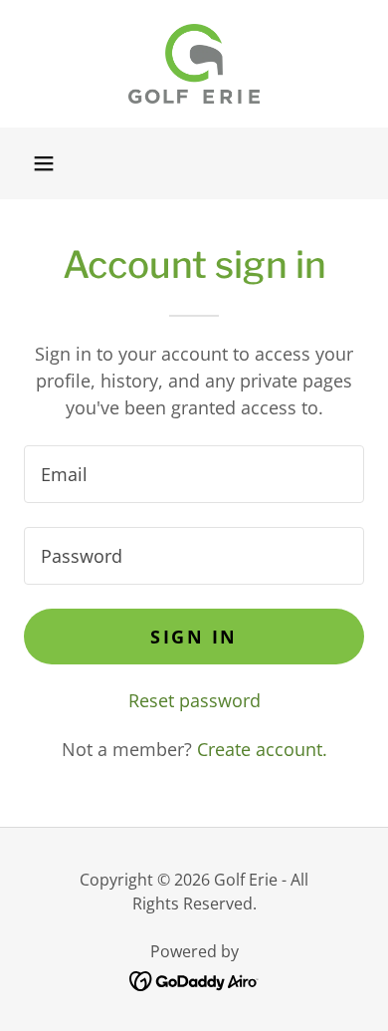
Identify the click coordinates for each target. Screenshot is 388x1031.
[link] (194, 64)
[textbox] (194, 474)
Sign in (194, 636)
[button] (44, 163)
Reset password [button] (194, 700)
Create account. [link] (262, 749)
